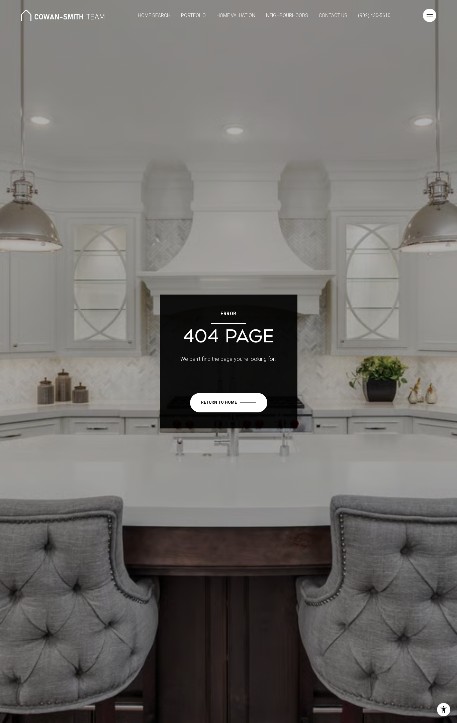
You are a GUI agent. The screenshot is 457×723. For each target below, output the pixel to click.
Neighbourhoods (287, 15)
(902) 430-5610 (374, 15)
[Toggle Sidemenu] (429, 15)
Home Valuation (235, 15)
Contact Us (333, 15)
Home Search (154, 15)
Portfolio (193, 15)
